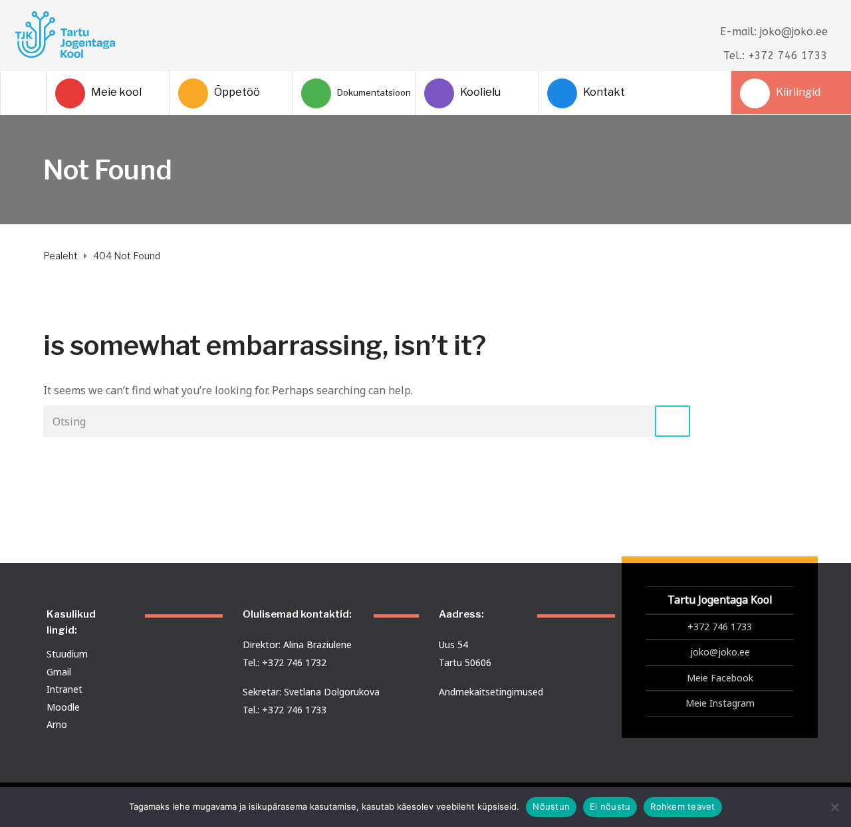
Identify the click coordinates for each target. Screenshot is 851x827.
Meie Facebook (720, 677)
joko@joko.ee (720, 652)
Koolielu (480, 92)
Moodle (63, 707)
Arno (57, 724)
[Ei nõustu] (834, 807)
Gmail (59, 671)
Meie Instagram (720, 703)
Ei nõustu (610, 806)
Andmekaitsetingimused (491, 691)
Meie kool (116, 92)
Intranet (64, 689)
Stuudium (67, 654)
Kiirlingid (798, 92)
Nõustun (551, 806)
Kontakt (604, 92)
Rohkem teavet (682, 806)
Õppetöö (237, 92)
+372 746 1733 (719, 626)
